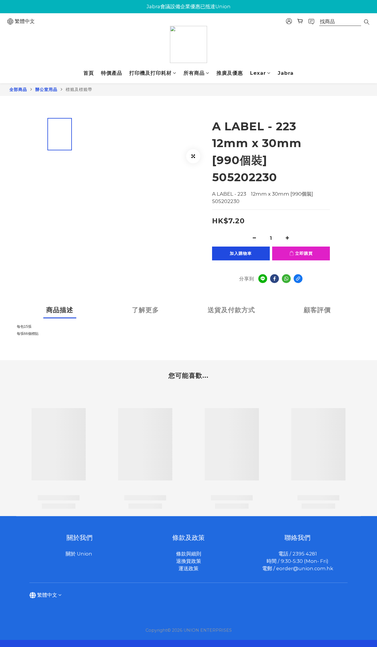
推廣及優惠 (229, 73)
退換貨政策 (188, 561)
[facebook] (274, 278)
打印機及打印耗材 (150, 73)
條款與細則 (188, 554)
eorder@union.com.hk (304, 568)
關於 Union (79, 554)
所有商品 (194, 73)
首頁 (88, 73)
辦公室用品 (46, 89)
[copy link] (298, 278)
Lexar (258, 73)
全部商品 (18, 89)
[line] (262, 278)
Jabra (286, 73)
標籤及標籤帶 (79, 89)
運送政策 (188, 568)
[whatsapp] (286, 278)
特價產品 (111, 73)
